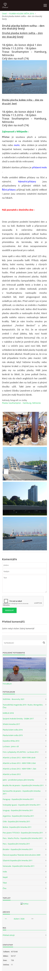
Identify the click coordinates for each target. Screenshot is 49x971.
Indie (5, 871)
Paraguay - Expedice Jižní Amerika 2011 (18, 799)
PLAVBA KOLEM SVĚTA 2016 (21, 13)
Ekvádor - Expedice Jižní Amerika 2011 (18, 849)
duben (16, 919)
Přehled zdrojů (9, 935)
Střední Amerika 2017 (11, 724)
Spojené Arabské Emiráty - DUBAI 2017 (18, 718)
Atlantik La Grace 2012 (12, 774)
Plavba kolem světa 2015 (13, 735)
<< (6, 919)
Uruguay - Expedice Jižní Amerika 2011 (18, 810)
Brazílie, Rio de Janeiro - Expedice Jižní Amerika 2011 (23, 785)
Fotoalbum (7, 683)
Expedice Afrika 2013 (11, 741)
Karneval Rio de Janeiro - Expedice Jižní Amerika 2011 (21, 792)
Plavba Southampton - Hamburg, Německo (21, 403)
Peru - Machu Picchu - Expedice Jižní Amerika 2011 (23, 838)
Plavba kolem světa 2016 (13, 729)
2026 (22, 919)
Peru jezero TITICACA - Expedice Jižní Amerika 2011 (23, 832)
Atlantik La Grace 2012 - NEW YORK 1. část (19, 768)
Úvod (4, 13)
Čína (4, 888)
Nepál (5, 877)
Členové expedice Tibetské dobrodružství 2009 (21, 855)
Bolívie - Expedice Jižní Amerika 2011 (17, 827)
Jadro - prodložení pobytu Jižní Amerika (18, 780)
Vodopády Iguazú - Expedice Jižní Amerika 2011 (21, 805)
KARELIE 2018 (8, 713)
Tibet (5, 883)
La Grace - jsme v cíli (11, 746)
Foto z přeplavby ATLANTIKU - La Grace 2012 (20, 752)
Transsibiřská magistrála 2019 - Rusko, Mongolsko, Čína (23, 706)
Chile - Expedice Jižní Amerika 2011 (16, 821)
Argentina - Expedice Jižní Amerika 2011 (18, 816)
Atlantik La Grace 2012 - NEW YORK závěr (19, 757)
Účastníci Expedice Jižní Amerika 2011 (17, 860)
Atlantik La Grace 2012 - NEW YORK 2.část (19, 763)
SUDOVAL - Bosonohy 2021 (13, 699)
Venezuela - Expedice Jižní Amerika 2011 (18, 866)
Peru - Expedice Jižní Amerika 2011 (16, 844)
